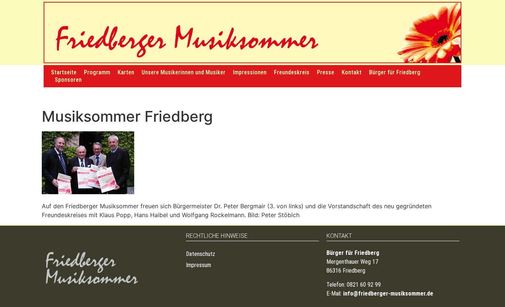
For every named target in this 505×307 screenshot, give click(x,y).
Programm (97, 72)
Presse (325, 72)
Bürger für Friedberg (394, 72)
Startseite (64, 72)
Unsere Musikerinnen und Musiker (184, 72)
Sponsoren (68, 79)
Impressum (198, 265)
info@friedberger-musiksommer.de (388, 293)
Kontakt (352, 72)
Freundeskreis (291, 72)
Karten (126, 72)
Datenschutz (200, 253)
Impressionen (250, 72)
